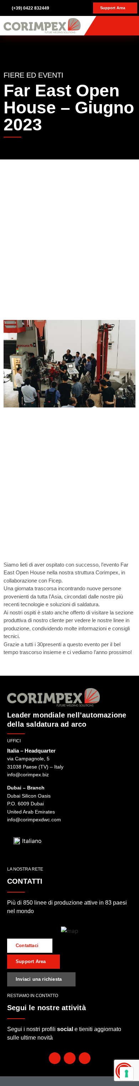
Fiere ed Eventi (33, 75)
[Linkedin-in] (85, 1058)
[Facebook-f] (55, 1058)
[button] (130, 26)
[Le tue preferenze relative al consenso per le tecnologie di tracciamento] (126, 1073)
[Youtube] (70, 1058)
